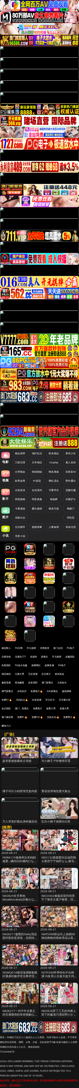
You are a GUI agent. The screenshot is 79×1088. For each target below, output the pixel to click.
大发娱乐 (62, 682)
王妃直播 (33, 674)
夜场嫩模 (19, 682)
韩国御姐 (37, 471)
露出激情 (37, 508)
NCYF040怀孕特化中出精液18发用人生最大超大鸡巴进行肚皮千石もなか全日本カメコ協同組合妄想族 (58, 977)
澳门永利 (58, 648)
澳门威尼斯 (7, 717)
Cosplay (53, 462)
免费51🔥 (7, 699)
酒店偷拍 (6, 674)
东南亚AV (70, 471)
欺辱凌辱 (20, 480)
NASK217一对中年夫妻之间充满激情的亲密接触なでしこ (19, 1014)
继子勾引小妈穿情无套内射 (19, 791)
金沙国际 (6, 708)
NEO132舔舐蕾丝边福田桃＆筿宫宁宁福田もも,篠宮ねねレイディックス (58, 861)
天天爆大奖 (65, 699)
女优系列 (37, 490)
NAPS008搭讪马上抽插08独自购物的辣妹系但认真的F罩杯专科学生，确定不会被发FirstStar (58, 939)
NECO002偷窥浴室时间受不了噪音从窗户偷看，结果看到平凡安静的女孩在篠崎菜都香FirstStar (58, 901)
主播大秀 (19, 674)
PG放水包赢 (21, 665)
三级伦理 (20, 462)
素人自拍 (71, 462)
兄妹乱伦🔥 (53, 717)
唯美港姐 (54, 471)
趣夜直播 (6, 682)
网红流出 (54, 480)
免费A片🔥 (37, 717)
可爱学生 (54, 490)
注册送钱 (6, 656)
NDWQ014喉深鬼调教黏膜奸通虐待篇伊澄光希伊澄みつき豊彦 (19, 976)
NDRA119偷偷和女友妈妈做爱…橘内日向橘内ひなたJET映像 (19, 861)
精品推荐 (20, 453)
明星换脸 (37, 499)
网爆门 (70, 508)
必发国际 (33, 682)
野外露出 (71, 480)
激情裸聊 (66, 691)
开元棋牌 (31, 648)
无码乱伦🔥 (22, 699)
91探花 (37, 480)
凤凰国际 (6, 665)
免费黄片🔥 (69, 717)
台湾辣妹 (20, 471)
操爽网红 (36, 665)
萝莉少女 (71, 453)
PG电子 (71, 648)
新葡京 (44, 656)
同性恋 (70, 517)
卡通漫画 (20, 508)
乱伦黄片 (46, 674)
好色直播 (37, 699)
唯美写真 (54, 508)
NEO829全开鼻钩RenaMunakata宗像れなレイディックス (19, 899)
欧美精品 (54, 453)
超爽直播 (49, 665)
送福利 (33, 656)
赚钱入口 (6, 725)
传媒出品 (20, 517)
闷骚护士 (71, 499)
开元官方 (50, 699)
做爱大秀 (51, 708)
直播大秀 (64, 708)
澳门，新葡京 (22, 708)
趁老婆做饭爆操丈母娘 (17, 761)
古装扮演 (20, 490)
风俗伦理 (71, 527)
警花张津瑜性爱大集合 (56, 791)
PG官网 (19, 648)
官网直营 (44, 648)
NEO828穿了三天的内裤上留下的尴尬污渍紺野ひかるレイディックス (58, 1014)
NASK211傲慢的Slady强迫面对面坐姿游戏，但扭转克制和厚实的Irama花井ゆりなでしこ (19, 939)
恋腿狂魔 (71, 490)
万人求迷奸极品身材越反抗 (19, 821)
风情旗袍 (20, 499)
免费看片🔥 (36, 691)
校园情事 (37, 527)
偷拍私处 (59, 674)
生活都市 (20, 527)
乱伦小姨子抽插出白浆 (56, 821)
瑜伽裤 (54, 499)
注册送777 (20, 656)
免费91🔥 (22, 717)
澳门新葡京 (47, 682)
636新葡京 (52, 691)
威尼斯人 (6, 648)
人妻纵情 (54, 527)
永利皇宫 (22, 691)
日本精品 (37, 462)
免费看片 (37, 708)
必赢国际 (70, 656)
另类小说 (20, 536)
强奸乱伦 (37, 453)
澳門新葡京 (7, 691)
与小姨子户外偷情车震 (56, 761)
